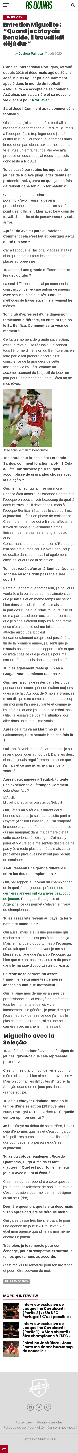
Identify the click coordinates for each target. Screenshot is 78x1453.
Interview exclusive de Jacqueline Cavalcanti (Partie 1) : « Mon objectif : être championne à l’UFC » (46, 1329)
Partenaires (24, 1422)
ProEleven (41, 100)
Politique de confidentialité (24, 1427)
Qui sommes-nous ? (63, 1427)
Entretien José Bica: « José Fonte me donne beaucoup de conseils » (47, 1346)
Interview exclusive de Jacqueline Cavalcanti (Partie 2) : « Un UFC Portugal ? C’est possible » (46, 1310)
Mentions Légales (49, 1422)
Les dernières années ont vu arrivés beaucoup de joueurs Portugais (36, 893)
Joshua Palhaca (31, 53)
